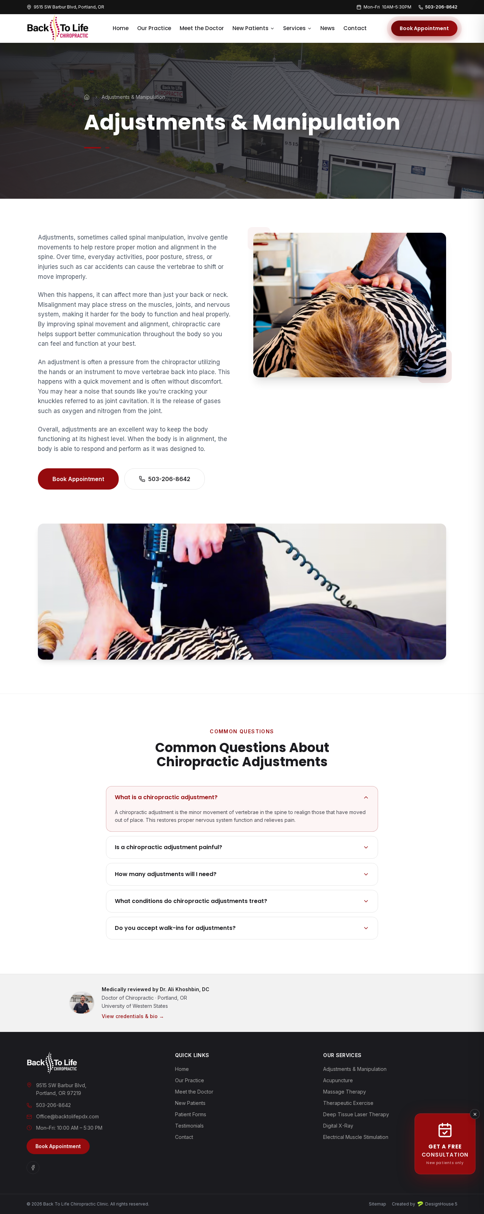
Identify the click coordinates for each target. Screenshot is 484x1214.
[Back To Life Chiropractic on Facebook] (33, 1167)
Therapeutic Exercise (348, 1103)
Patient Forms (190, 1114)
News (327, 28)
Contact (355, 28)
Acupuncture (338, 1080)
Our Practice (154, 28)
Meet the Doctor (202, 28)
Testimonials (189, 1126)
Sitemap (377, 1204)
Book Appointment (424, 28)
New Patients (250, 28)
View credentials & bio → (133, 1016)
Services (294, 28)
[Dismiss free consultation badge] (475, 1114)
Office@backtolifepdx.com (67, 1116)
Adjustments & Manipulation (355, 1069)
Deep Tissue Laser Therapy (356, 1114)
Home (121, 28)
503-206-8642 (441, 7)
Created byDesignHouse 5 (424, 1204)
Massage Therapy (344, 1092)
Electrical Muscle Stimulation (355, 1137)
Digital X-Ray (338, 1126)
